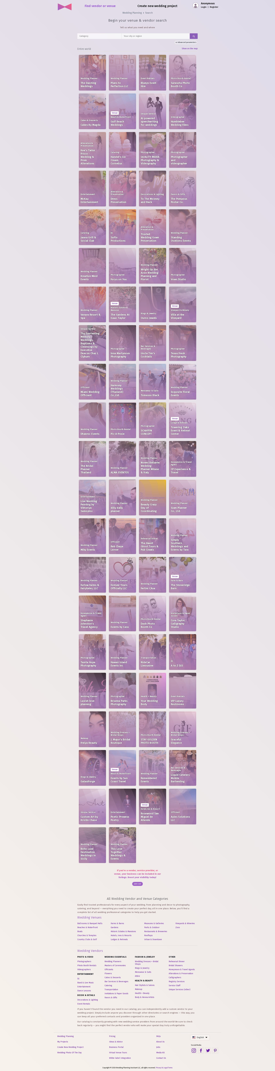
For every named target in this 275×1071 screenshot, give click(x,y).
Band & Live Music (85, 982)
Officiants (109, 969)
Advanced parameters (187, 42)
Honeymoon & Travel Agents (182, 969)
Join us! (137, 884)
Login (203, 7)
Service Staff (174, 985)
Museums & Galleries (154, 923)
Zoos (177, 927)
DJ (78, 978)
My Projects (62, 1042)
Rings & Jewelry (142, 968)
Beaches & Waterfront (87, 927)
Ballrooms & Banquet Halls (89, 923)
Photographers (84, 961)
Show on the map (190, 48)
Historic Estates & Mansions (123, 931)
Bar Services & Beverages (116, 981)
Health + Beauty (142, 993)
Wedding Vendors (90, 951)
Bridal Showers (176, 965)
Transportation (111, 989)
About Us (160, 1042)
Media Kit (160, 1052)
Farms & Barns (117, 923)
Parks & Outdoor (152, 927)
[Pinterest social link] (215, 1050)
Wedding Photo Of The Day (69, 1052)
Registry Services (177, 981)
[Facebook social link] (201, 1050)
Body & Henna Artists (144, 997)
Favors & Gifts (111, 997)
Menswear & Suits (143, 972)
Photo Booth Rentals (86, 965)
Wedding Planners (113, 961)
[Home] (65, 6)
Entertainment (83, 986)
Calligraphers (175, 977)
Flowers (108, 973)
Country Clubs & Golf (87, 939)
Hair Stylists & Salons (145, 985)
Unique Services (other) (179, 989)
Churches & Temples (86, 935)
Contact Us (161, 1058)
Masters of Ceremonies (115, 965)
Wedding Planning (132, 12)
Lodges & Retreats (119, 939)
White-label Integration (120, 1058)
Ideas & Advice (116, 1042)
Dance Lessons (84, 990)
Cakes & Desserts (113, 977)
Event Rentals (83, 1004)
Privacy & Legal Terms (164, 1068)
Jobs (158, 1047)
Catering (108, 985)
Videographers (84, 969)
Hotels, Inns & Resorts (121, 935)
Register (214, 7)
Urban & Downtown (153, 939)
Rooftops (148, 935)
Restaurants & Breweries (155, 931)
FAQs (158, 1036)
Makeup (138, 989)
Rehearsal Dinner (177, 961)
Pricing (112, 1036)
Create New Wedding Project (70, 1047)
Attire (137, 976)
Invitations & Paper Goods (116, 993)
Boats (79, 931)
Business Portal (116, 1047)
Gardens (114, 927)
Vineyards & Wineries (185, 923)
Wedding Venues (89, 917)
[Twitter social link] (208, 1050)
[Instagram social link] (194, 1050)
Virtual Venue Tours (118, 1052)
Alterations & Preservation (181, 973)
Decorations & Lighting (87, 1000)
